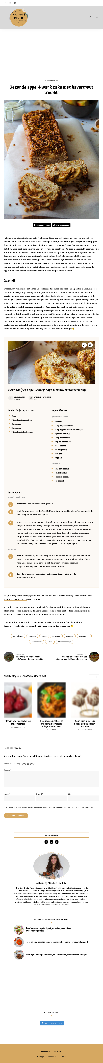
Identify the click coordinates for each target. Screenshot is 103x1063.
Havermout (84, 636)
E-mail (39, 794)
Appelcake (18, 636)
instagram (10, 3)
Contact (58, 1051)
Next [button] (96, 676)
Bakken (33, 636)
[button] (90, 344)
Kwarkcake (37, 642)
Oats (50, 642)
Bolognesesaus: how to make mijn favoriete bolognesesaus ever (51, 723)
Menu (96, 17)
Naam (7, 794)
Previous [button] (91, 676)
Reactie (7, 770)
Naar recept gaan (43, 225)
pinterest (15, 3)
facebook (5, 3)
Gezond (70, 636)
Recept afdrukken (62, 225)
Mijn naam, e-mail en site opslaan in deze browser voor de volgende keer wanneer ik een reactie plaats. (49, 807)
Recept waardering (12, 763)
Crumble (56, 636)
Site (69, 794)
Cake (44, 636)
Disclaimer (46, 1051)
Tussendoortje (65, 642)
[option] (18, 705)
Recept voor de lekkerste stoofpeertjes (18, 722)
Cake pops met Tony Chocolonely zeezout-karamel (85, 723)
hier (57, 595)
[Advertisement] (51, 52)
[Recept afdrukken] (84, 345)
